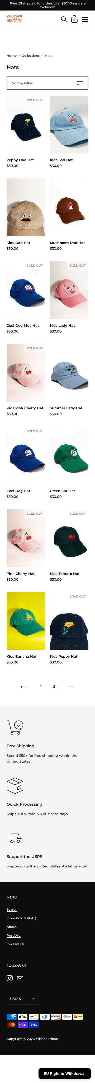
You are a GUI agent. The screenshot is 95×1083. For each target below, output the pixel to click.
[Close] (87, 1027)
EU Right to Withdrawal (65, 1073)
